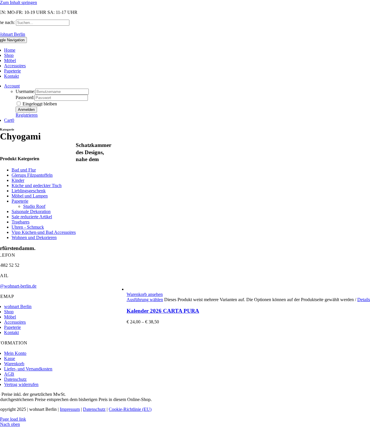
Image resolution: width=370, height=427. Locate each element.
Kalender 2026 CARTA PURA (163, 311)
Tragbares (20, 221)
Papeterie (20, 201)
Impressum (70, 409)
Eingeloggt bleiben (39, 103)
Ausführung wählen (145, 299)
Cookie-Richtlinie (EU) (130, 409)
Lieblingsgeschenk (29, 190)
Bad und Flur (24, 169)
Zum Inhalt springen (18, 2)
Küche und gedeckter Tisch (37, 185)
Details (363, 299)
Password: (25, 97)
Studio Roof (34, 206)
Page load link (13, 419)
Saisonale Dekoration (31, 211)
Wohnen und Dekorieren (34, 237)
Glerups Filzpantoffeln (32, 175)
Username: (25, 91)
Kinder (18, 180)
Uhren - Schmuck (28, 227)
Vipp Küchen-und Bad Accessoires (44, 232)
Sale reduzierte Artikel (32, 216)
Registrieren (27, 115)
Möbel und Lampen (30, 195)
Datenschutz (94, 409)
